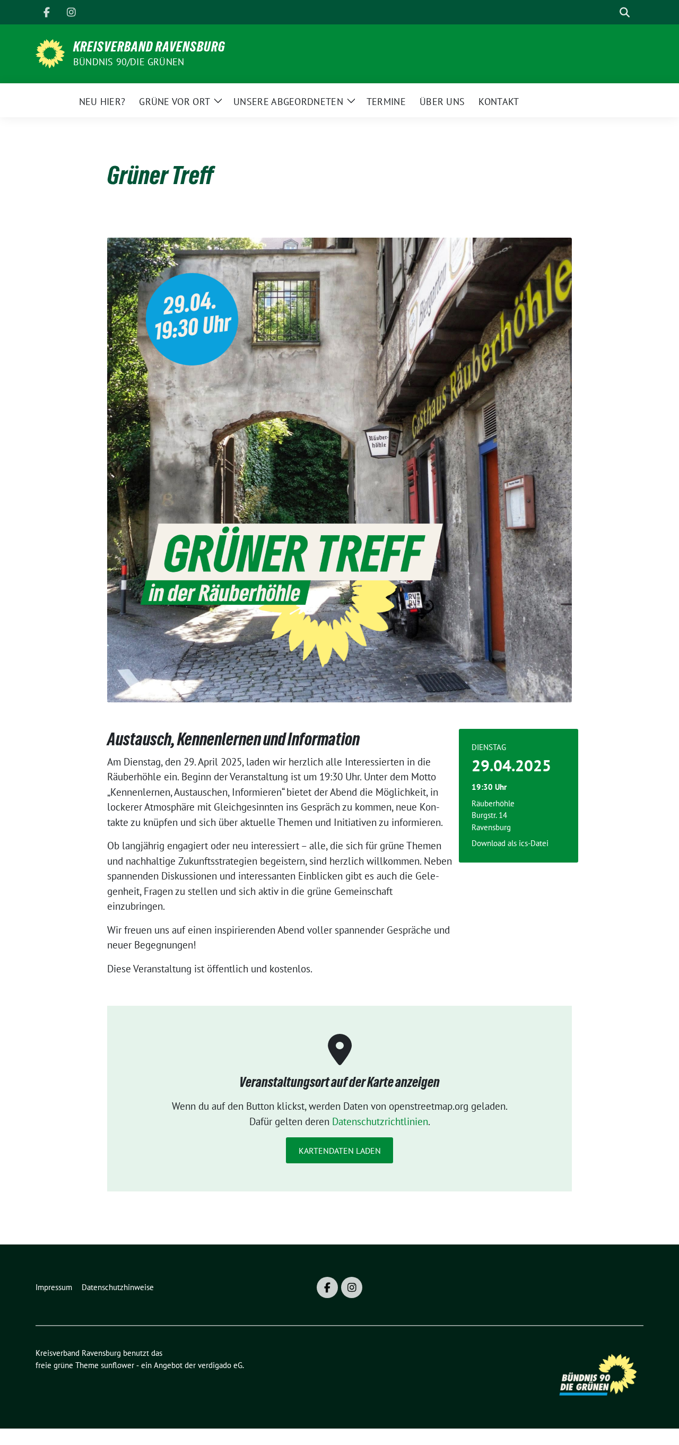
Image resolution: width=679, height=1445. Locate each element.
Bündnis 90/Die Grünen (128, 62)
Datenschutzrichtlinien (380, 1121)
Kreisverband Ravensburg (149, 47)
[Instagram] (71, 12)
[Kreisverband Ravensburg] (50, 52)
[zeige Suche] (624, 12)
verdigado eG (220, 1365)
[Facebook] (46, 12)
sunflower (117, 1365)
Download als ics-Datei (510, 843)
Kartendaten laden (340, 1150)
